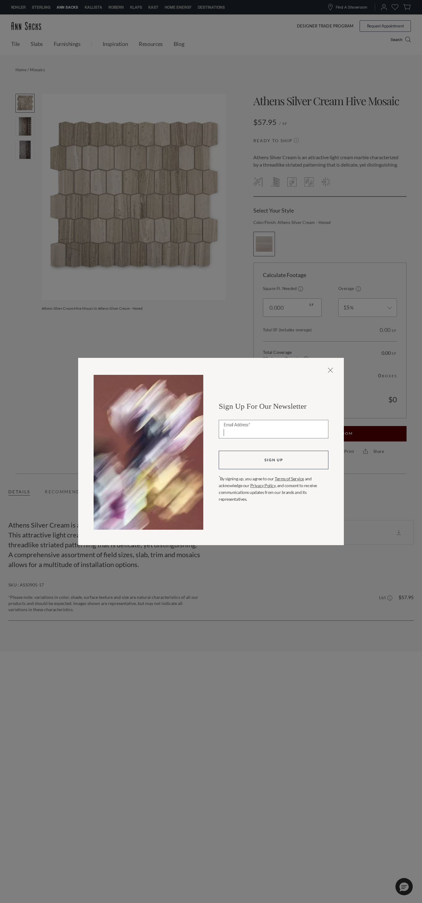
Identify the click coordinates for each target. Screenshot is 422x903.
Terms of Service (289, 478)
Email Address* (237, 425)
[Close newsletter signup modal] (330, 370)
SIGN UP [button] (273, 460)
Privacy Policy (263, 485)
